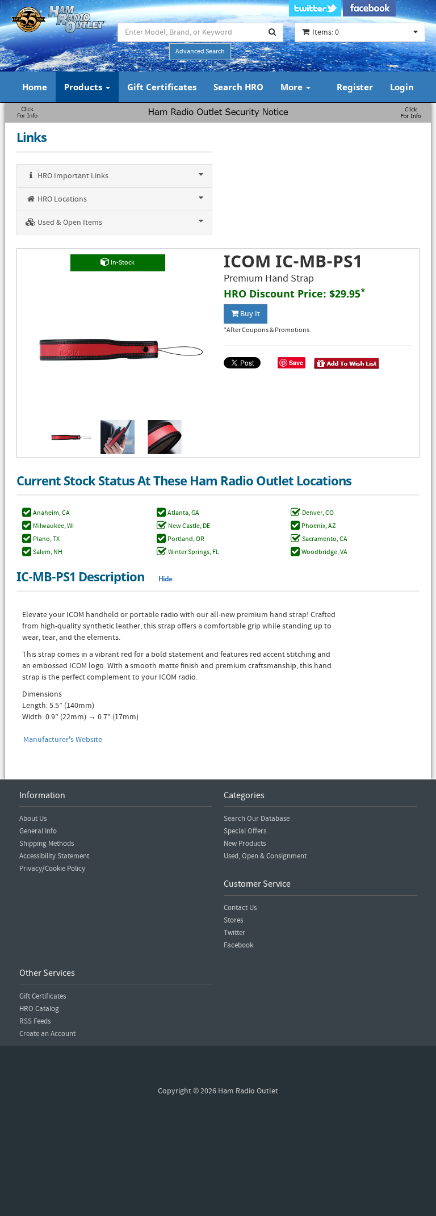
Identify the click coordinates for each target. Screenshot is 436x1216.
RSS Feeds (35, 1021)
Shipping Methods (46, 843)
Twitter (234, 932)
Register (355, 87)
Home (34, 87)
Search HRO (238, 87)
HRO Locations (61, 199)
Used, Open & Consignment (265, 856)
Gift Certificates (161, 87)
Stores (233, 920)
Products (84, 87)
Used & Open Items (69, 222)
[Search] (272, 32)
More (292, 87)
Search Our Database (257, 818)
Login (402, 87)
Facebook (238, 945)
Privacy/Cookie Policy (52, 868)
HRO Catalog (39, 1008)
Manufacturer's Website (62, 740)
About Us (33, 818)
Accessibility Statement (54, 856)
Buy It (249, 314)
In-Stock (122, 262)
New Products (245, 843)
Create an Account (47, 1033)
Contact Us (240, 907)
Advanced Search (200, 51)
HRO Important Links (72, 176)
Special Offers (245, 831)
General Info (38, 831)
